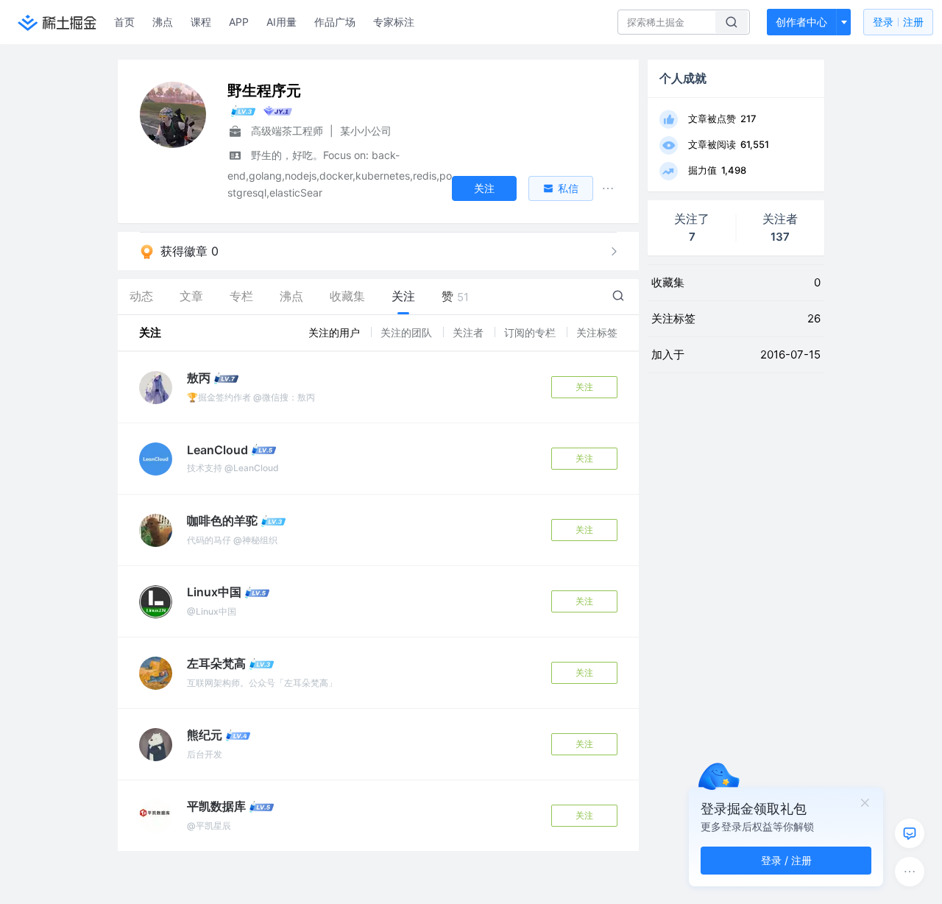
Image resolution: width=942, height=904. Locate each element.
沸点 (162, 21)
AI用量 (281, 21)
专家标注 (393, 21)
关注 (584, 386)
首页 (124, 21)
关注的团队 (407, 332)
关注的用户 (335, 332)
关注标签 (596, 332)
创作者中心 (801, 21)
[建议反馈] (909, 833)
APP (239, 21)
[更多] (909, 871)
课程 (201, 21)
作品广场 (334, 21)
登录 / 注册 (786, 860)
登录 (898, 21)
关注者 (469, 332)
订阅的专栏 (531, 332)
